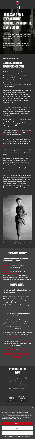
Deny (17, 428)
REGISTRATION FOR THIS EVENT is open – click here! (17, 355)
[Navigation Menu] (18, 7)
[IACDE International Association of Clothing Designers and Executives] (17, 3)
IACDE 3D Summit (24, 341)
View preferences (17, 433)
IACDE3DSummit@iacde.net (17, 337)
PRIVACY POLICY (9, 436)
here (18, 132)
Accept (17, 423)
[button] (32, 408)
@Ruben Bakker (23, 349)
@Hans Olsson (11, 349)
